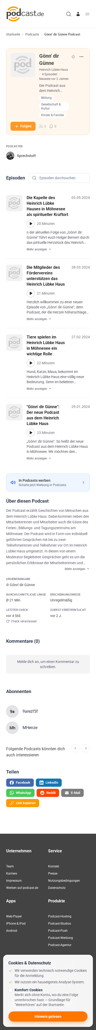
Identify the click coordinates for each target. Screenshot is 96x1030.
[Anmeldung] (78, 14)
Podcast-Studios (59, 923)
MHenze (30, 727)
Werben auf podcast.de (22, 888)
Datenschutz (57, 888)
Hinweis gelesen (48, 1016)
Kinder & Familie (52, 115)
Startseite (13, 34)
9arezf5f (30, 711)
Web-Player (14, 916)
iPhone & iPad (16, 923)
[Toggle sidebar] (87, 14)
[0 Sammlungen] (73, 57)
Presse (52, 873)
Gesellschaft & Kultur (51, 106)
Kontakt (53, 866)
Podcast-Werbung (60, 938)
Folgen (25, 126)
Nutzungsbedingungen (64, 880)
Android (11, 930)
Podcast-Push (58, 930)
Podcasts (32, 34)
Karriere (11, 873)
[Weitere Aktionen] (81, 57)
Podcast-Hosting (59, 916)
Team (10, 866)
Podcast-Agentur (59, 945)
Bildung (46, 98)
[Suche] (68, 14)
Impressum (14, 880)
